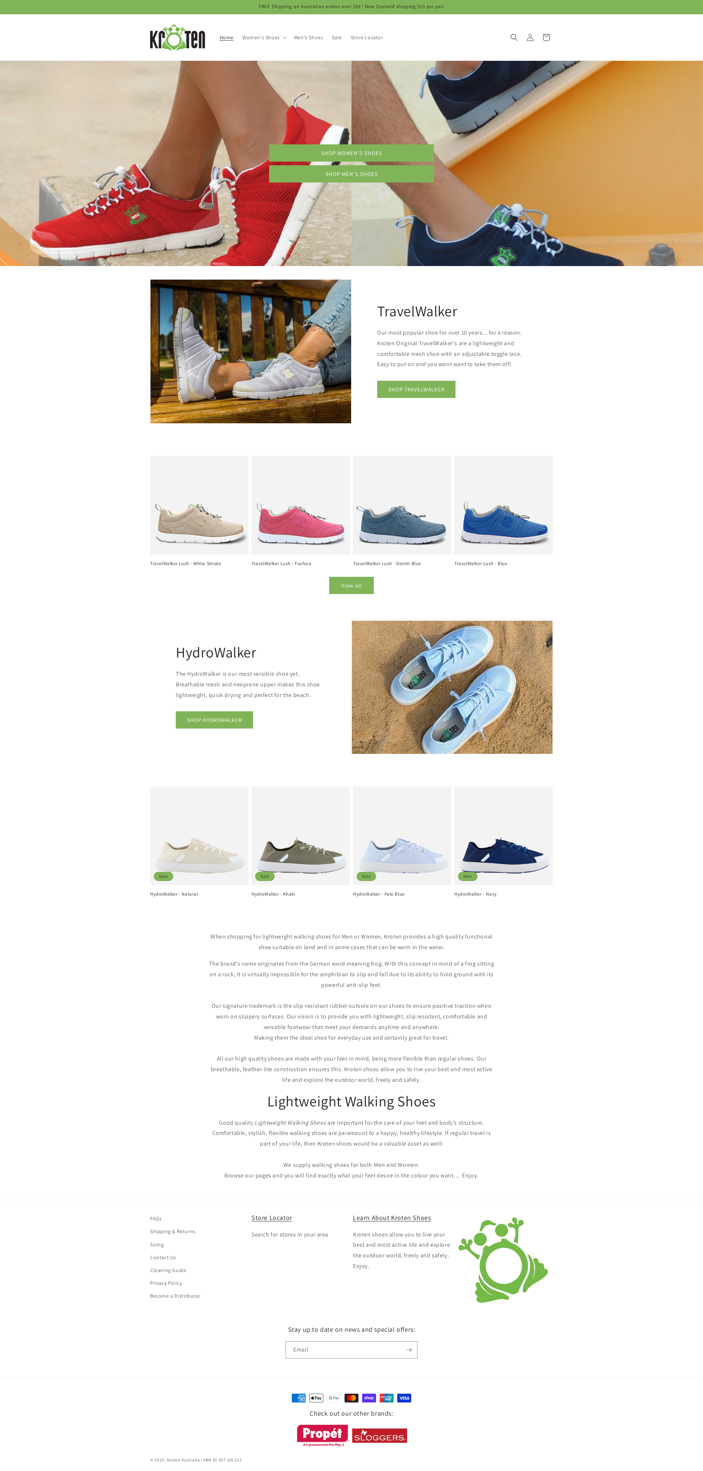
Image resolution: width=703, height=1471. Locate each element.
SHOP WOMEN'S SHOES (351, 153)
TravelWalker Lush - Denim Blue (387, 564)
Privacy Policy (166, 1283)
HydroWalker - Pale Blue (379, 894)
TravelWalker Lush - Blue (480, 564)
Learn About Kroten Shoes (392, 1217)
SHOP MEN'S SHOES (352, 173)
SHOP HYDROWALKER (214, 719)
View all (351, 585)
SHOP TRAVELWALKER (416, 389)
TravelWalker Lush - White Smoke (186, 564)
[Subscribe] (409, 1349)
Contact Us (163, 1257)
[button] (264, 37)
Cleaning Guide (168, 1270)
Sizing (157, 1244)
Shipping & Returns (173, 1231)
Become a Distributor (175, 1296)
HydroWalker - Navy (475, 894)
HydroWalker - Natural (174, 894)
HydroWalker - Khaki (273, 894)
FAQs (155, 1218)
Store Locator (272, 1217)
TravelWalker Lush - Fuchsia (281, 564)
